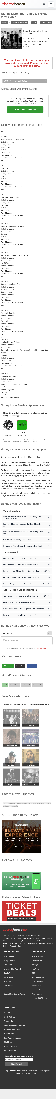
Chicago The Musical (12, 969)
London (24, 1071)
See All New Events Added (14, 994)
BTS (33, 973)
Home (4, 23)
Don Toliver (8, 965)
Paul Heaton (37, 994)
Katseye (35, 965)
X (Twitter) (20, 666)
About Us (7, 1013)
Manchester (33, 1071)
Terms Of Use (15, 946)
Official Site (8, 666)
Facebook (32, 666)
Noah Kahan (9, 956)
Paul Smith (36, 990)
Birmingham (45, 1071)
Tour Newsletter (10, 1050)
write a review (41, 649)
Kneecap (7, 981)
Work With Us (9, 1017)
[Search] (44, 4)
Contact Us (8, 1021)
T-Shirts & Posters (11, 1046)
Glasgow (19, 1073)
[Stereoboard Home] (14, 5)
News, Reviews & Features (14, 1025)
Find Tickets (6, 155)
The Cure (35, 969)
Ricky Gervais (9, 961)
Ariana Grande (37, 956)
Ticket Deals (9, 1034)
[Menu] (51, 4)
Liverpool (36, 1073)
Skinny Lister (46, 23)
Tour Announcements (12, 1038)
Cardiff (27, 1073)
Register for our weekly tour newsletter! (19, 1056)
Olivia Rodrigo (37, 981)
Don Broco (8, 986)
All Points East (38, 977)
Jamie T (7, 973)
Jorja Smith (8, 977)
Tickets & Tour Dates (20, 23)
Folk (34, 23)
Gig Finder (8, 1042)
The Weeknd (37, 961)
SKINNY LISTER (7, 289)
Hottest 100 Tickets (39, 998)
